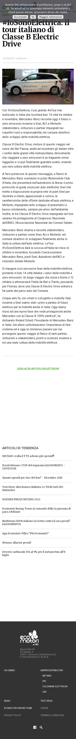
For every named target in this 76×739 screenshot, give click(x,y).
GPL (44, 681)
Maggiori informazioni (50, 17)
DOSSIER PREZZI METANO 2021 (21, 499)
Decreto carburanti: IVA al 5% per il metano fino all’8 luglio (33, 553)
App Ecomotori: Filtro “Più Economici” (25, 533)
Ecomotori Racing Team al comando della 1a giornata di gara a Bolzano (36, 510)
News (7, 701)
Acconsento (20, 17)
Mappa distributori (52, 670)
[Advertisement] (30, 413)
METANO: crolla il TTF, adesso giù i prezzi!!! (28, 456)
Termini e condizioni (52, 715)
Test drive (47, 701)
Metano (46, 675)
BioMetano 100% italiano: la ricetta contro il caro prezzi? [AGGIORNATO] (36, 522)
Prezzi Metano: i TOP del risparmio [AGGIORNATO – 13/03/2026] (33, 467)
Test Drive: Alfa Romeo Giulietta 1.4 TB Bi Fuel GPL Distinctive (32, 488)
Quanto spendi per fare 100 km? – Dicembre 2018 (32, 477)
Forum (44, 708)
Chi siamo (9, 670)
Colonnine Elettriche (55, 686)
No (33, 17)
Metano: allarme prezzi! (16, 542)
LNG (44, 692)
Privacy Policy (12, 715)
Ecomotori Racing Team (18, 708)
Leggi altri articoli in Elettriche (38, 368)
